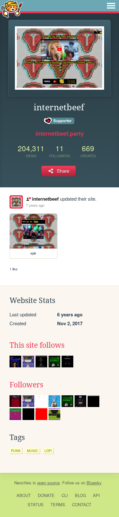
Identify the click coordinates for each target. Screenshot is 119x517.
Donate (46, 495)
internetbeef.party (60, 133)
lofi (48, 450)
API (96, 495)
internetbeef (45, 198)
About (24, 495)
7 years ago (35, 205)
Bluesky (94, 483)
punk (16, 450)
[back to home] (11, 8)
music (32, 450)
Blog (80, 495)
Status (35, 504)
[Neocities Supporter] (59, 121)
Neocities (22, 483)
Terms (57, 504)
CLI (65, 495)
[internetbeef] (16, 202)
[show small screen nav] (111, 5)
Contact (81, 504)
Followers (26, 385)
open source (48, 483)
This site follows (37, 345)
